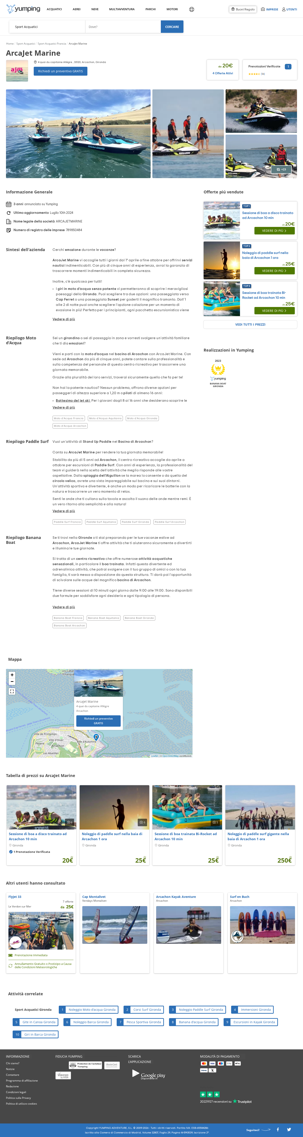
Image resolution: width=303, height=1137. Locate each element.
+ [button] (12, 675)
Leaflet (154, 755)
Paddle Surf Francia (67, 522)
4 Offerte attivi (222, 73)
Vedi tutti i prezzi (250, 324)
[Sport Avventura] (23, 9)
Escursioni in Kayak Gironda (254, 1022)
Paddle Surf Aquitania (101, 522)
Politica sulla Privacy (18, 1098)
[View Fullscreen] (12, 691)
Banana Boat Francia (68, 618)
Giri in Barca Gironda (40, 1034)
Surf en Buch (239, 896)
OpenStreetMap (170, 755)
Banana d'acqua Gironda (197, 1022)
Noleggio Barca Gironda (91, 1022)
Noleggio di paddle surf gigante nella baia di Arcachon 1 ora (258, 836)
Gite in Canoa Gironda (39, 1022)
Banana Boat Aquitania (103, 618)
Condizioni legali (16, 1092)
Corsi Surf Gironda (147, 1009)
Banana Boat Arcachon (69, 625)
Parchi (150, 9)
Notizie (10, 1069)
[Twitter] (289, 1131)
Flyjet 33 (14, 896)
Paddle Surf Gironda (135, 522)
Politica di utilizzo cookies (21, 1104)
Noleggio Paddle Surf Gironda (201, 1009)
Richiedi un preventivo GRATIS (60, 71)
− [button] (12, 681)
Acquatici (54, 9)
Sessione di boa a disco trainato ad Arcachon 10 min (38, 836)
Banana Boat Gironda (139, 618)
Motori (172, 9)
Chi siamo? (12, 1063)
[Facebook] (277, 1131)
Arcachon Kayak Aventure (176, 896)
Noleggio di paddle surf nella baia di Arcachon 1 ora (112, 836)
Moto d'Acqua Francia (68, 418)
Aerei (77, 9)
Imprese (272, 9)
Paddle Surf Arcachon (169, 522)
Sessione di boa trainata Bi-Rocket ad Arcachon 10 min (186, 836)
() (262, 74)
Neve (94, 9)
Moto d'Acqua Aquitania (105, 418)
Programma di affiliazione (22, 1080)
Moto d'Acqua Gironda (142, 418)
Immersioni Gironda (256, 1009)
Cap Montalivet (94, 896)
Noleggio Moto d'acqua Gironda (92, 1009)
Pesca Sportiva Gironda (144, 1022)
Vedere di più (272, 230)
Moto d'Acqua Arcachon (70, 426)
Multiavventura (121, 9)
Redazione (12, 1086)
